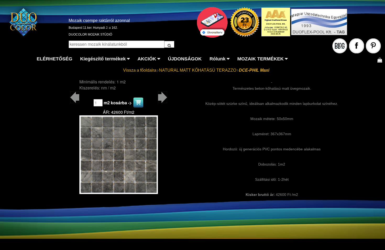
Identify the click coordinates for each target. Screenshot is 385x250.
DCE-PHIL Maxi (254, 70)
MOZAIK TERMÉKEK (260, 58)
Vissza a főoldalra (139, 70)
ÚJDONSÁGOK (185, 58)
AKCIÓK (147, 58)
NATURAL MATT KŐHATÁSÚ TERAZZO (197, 70)
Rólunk (218, 58)
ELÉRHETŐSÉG (54, 58)
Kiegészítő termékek (103, 58)
